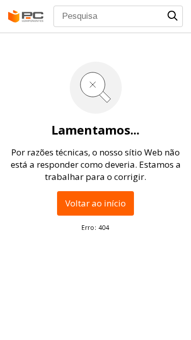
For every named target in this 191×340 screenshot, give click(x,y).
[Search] (172, 16)
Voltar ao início (95, 203)
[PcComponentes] (25, 16)
